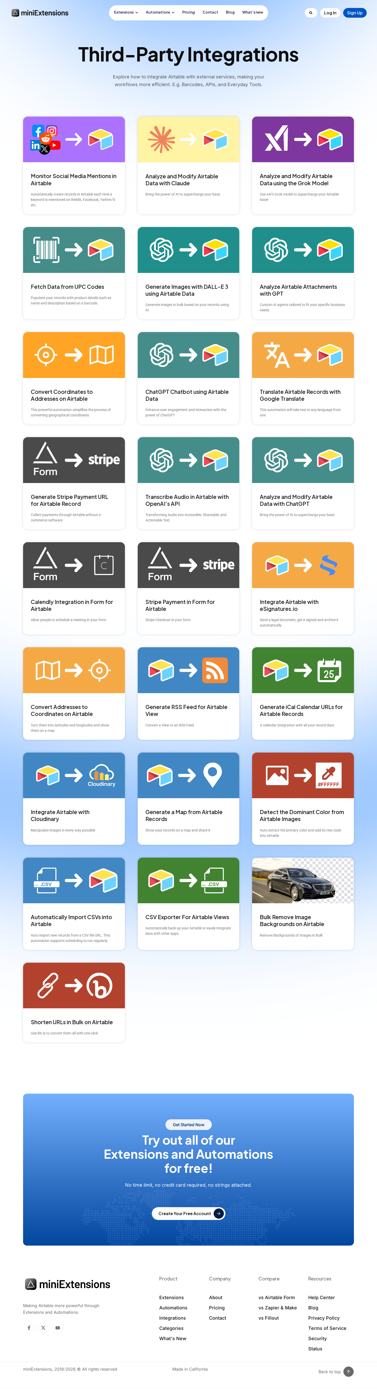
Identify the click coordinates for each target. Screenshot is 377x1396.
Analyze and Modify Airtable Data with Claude (181, 180)
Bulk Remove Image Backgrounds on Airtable (292, 920)
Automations (158, 12)
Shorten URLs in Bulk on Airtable (72, 1022)
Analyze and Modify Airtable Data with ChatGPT (296, 500)
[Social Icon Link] (29, 1328)
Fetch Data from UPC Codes (67, 286)
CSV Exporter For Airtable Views (187, 916)
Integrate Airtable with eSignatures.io (289, 605)
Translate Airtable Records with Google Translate (300, 395)
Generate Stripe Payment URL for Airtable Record (69, 500)
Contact (210, 12)
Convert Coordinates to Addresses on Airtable (62, 395)
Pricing (188, 12)
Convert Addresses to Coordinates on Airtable (62, 710)
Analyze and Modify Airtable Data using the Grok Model (296, 179)
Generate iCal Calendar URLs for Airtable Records (301, 710)
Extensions (124, 12)
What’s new (252, 12)
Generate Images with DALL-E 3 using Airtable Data (186, 290)
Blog (230, 12)
